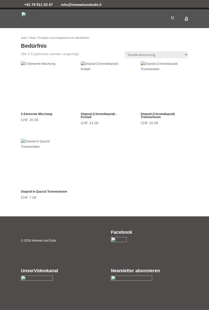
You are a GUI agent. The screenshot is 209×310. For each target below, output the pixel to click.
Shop (32, 37)
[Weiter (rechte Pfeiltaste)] (200, 155)
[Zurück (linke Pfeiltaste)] (9, 155)
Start (24, 37)
